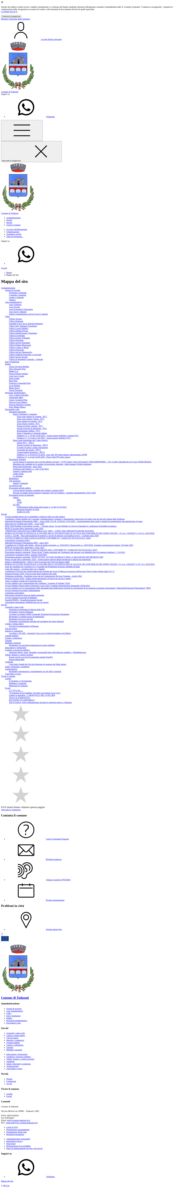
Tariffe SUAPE (23, 512)
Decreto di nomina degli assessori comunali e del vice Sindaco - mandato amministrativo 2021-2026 (54, 493)
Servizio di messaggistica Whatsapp (24, 626)
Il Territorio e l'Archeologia (20, 681)
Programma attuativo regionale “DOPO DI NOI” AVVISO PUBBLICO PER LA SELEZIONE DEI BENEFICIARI (54, 557)
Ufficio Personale (16, 340)
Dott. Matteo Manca (17, 407)
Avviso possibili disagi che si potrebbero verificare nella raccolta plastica (35, 516)
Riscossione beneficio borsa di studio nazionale (24, 595)
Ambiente (9, 662)
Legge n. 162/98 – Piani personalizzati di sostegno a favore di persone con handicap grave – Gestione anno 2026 (52, 536)
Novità (4, 514)
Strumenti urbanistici (17, 412)
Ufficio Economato (17, 335)
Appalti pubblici (11, 636)
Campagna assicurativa (14, 593)
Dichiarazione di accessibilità (18, 1146)
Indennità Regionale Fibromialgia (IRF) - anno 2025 (26, 543)
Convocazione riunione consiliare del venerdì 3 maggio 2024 (38, 490)
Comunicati (11, 1081)
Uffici (7, 316)
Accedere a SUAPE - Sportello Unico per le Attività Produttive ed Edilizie (40, 633)
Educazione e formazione (15, 648)
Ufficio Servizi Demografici (20, 352)
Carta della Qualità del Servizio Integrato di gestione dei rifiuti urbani (37, 664)
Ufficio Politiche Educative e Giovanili (25, 354)
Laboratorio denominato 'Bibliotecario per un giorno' (27, 602)
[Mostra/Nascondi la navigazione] (22, 130)
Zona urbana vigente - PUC (28, 424)
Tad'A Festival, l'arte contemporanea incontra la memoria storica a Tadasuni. (40, 702)
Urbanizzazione (12, 232)
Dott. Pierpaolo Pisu (17, 369)
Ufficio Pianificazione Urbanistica (23, 333)
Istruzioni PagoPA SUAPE (28, 509)
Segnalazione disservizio (16, 1132)
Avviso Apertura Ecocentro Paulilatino (21, 597)
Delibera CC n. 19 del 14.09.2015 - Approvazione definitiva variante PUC (48, 435)
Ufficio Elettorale (16, 321)
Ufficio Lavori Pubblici (18, 328)
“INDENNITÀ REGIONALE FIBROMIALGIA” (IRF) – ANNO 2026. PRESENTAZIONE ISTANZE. (49, 531)
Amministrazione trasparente (18, 1139)
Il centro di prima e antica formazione (32, 447)
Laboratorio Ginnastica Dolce (17, 540)
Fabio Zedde (14, 378)
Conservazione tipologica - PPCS (31, 452)
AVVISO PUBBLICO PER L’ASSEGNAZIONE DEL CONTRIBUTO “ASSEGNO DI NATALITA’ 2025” (51, 550)
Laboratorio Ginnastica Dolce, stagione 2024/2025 (26, 555)
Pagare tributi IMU (17, 659)
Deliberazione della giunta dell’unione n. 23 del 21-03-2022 (42, 507)
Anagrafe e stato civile (14, 607)
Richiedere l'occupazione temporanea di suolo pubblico (32, 645)
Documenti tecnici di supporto (21, 495)
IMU (19, 500)
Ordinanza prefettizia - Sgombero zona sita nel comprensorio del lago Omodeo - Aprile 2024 (43, 576)
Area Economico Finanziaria (21, 309)
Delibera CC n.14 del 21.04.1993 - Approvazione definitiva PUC (44, 438)
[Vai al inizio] (2, 934)
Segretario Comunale (17, 293)
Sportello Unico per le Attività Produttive (26, 324)
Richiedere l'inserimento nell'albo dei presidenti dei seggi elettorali (36, 621)
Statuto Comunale (20, 483)
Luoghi (8, 678)
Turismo (8, 640)
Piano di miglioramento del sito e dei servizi (24, 1148)
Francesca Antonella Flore (20, 383)
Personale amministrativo (15, 393)
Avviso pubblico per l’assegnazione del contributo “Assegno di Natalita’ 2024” (37, 583)
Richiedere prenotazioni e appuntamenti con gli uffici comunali (35, 671)
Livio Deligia (14, 385)
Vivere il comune (8, 676)
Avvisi (9, 1084)
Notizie (9, 1079)
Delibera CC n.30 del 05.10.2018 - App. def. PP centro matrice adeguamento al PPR (52, 455)
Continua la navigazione (11, 16)
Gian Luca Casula (16, 376)
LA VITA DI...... (16, 690)
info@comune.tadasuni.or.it (18, 1120)
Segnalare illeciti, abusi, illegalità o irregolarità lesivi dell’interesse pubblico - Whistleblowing (47, 652)
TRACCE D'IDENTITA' (19, 698)
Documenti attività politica (20, 488)
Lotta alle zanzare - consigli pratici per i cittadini (25, 569)
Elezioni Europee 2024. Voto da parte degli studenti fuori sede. (31, 574)
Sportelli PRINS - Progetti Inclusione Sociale (23, 600)
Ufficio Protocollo (16, 350)
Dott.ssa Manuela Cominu (20, 405)
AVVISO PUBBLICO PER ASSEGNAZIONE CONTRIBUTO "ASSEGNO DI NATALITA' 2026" (48, 538)
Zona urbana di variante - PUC (30, 421)
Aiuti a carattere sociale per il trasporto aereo (23, 581)
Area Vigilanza (15, 304)
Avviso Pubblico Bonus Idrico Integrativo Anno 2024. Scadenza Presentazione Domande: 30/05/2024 (47, 586)
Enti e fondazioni (12, 362)
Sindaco (12, 300)
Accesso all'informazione (16, 229)
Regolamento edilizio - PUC (28, 431)
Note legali (10, 1144)
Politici (8, 364)
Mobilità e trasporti (13, 643)
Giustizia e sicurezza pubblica (17, 650)
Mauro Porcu (14, 388)
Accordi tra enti (15, 486)
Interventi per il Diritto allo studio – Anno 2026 (24, 524)
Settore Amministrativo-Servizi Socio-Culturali (28, 314)
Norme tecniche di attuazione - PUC (32, 428)
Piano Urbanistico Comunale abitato (32, 433)
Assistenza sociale (13, 234)
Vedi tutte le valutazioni (11, 810)
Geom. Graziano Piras (18, 400)
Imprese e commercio (14, 631)
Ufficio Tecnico (15, 319)
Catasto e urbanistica (13, 638)
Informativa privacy (14, 1141)
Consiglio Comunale (17, 295)
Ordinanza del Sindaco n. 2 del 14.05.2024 (31, 469)
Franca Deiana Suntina (18, 374)
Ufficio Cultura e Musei (19, 347)
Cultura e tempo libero (14, 624)
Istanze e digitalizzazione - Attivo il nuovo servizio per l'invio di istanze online (37, 562)
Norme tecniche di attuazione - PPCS (32, 445)
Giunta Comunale (16, 297)
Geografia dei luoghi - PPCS (29, 450)
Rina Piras (13, 381)
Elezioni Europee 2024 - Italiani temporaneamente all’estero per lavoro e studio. (38, 578)
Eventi (7, 688)
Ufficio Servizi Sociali (18, 357)
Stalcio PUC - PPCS (25, 443)
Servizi (4, 605)
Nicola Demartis (16, 390)
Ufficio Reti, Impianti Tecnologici (23, 326)
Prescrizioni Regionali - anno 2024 (27, 466)
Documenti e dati (12, 409)
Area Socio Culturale (17, 312)
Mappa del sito (7, 1181)
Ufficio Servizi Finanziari (19, 343)
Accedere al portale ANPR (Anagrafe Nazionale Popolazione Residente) (39, 614)
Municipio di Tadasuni (18, 686)
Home (8, 272)
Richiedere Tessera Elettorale (21, 612)
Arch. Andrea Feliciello (18, 395)
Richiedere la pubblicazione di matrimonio (26, 617)
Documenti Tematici (17, 459)
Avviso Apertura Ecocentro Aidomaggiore (22, 590)
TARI (19, 502)
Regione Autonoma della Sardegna (15, 19)
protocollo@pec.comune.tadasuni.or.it (22, 1123)
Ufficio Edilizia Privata (18, 331)
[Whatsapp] (26, 263)
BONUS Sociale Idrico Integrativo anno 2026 (24, 528)
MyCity (6, 1186)
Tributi (15, 497)
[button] (13, 218)
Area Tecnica (14, 307)
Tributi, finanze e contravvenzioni (19, 655)
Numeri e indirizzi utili (22, 471)
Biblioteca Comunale (17, 683)
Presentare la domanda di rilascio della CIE (27, 609)
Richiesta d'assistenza (15, 1134)
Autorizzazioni (11, 669)
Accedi (4, 268)
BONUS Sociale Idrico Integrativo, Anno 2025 (24, 547)
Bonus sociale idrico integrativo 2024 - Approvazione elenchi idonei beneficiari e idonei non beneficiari (48, 559)
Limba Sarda (18, 474)
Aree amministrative (13, 302)
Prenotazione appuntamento (17, 1130)
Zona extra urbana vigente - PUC (31, 419)
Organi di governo (12, 290)
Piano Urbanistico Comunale (25, 414)
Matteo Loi (13, 371)
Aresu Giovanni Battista (19, 366)
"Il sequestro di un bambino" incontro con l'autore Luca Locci (34, 693)
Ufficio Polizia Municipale (20, 345)
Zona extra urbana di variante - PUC (32, 416)
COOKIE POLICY (9, 12)
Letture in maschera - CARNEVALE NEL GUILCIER (32, 695)
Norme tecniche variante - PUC (30, 426)
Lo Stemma (18, 476)
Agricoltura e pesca (13, 674)
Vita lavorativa (11, 628)
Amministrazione (8, 288)
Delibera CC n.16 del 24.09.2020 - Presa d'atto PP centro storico (43, 457)
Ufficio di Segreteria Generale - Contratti (26, 359)
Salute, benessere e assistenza (17, 667)
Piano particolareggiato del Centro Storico (30, 440)
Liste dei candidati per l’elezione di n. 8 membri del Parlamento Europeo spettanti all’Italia (42, 567)
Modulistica (14, 478)
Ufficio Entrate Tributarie (19, 338)
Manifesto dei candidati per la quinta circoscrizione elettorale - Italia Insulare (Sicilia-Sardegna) (52, 464)
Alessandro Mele (16, 397)
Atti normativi (15, 481)
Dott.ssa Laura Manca (18, 402)
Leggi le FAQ (12, 1127)
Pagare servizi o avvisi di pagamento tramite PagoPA (31, 657)
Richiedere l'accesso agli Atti (21, 619)
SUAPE (16, 505)
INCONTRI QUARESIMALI (22, 700)
